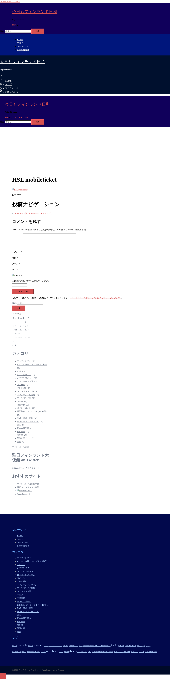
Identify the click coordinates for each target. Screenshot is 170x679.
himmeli (107, 646)
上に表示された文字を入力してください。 (31, 281)
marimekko (16, 652)
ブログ (20, 43)
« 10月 (15, 345)
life (144, 646)
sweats (94, 652)
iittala (114, 645)
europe (60, 646)
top (98, 652)
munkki (30, 652)
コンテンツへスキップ (10, 1)
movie (24, 652)
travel (107, 651)
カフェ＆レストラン (26, 381)
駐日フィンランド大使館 (28, 487)
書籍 (19, 425)
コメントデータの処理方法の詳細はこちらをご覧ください (95, 298)
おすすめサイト (24, 375)
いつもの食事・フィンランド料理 (32, 364)
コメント (17, 252)
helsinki (100, 645)
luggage (148, 646)
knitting (134, 645)
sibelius (84, 652)
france (85, 646)
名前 (15, 258)
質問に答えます (24, 438)
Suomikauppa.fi (23, 494)
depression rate (53, 646)
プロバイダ (126, 652)
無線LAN (153, 652)
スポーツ (21, 385)
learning (140, 646)
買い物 (20, 435)
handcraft (92, 646)
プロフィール (23, 46)
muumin (43, 652)
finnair (71, 646)
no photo (52, 651)
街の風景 (21, 432)
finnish (76, 646)
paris (66, 652)
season (79, 652)
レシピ (141, 652)
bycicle (22, 645)
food (81, 646)
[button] (16, 25)
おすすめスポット (25, 378)
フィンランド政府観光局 (28, 484)
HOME (20, 40)
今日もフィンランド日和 (34, 11)
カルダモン (118, 652)
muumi (36, 651)
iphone (121, 645)
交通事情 (21, 405)
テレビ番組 (22, 388)
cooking (46, 646)
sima (89, 652)
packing (61, 652)
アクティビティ (24, 361)
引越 (147, 652)
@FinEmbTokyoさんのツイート (25, 468)
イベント (21, 371)
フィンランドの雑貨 (26, 395)
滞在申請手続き (24, 428)
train (102, 652)
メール (16, 264)
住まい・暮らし (24, 408)
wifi (111, 652)
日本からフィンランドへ (28, 421)
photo (72, 651)
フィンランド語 (24, 398)
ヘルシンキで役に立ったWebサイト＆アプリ (32, 213)
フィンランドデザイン (27, 391)
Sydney (61, 670)
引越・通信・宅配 (25, 418)
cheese (30, 646)
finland (65, 646)
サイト (15, 270)
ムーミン (134, 652)
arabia (14, 646)
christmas (39, 645)
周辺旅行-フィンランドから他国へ (32, 411)
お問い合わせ (23, 50)
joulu (127, 645)
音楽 (19, 442)
